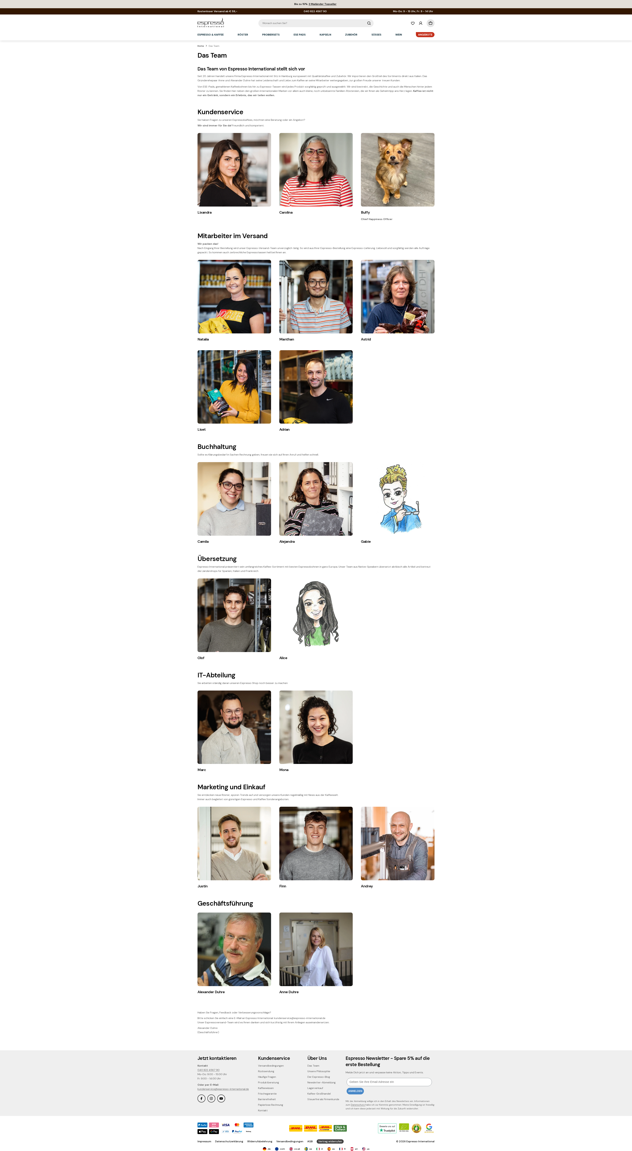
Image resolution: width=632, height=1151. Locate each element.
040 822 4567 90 (209, 1070)
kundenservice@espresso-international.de (223, 1089)
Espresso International (420, 1141)
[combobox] (316, 23)
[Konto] (421, 23)
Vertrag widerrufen (330, 1141)
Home (201, 45)
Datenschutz (358, 1104)
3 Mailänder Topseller (323, 4)
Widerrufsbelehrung (259, 1141)
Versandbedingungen (289, 1141)
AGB (310, 1141)
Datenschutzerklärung (229, 1141)
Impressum (204, 1141)
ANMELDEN (355, 1091)
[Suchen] (369, 23)
